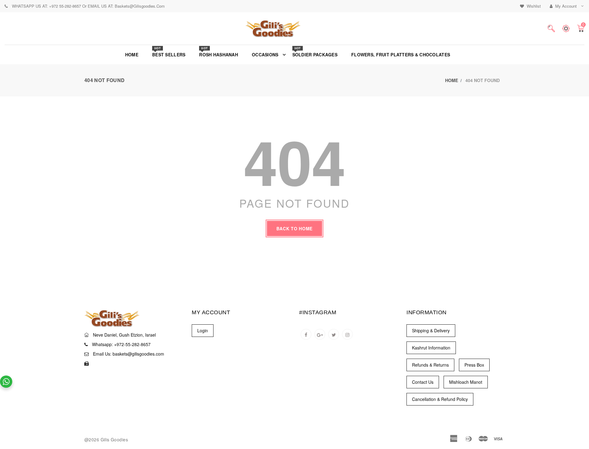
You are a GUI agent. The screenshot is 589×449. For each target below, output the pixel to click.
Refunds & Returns (430, 365)
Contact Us (422, 382)
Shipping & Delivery (431, 330)
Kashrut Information (431, 348)
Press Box (474, 365)
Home (451, 80)
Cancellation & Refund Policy (440, 399)
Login (202, 330)
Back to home (294, 228)
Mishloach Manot (465, 382)
